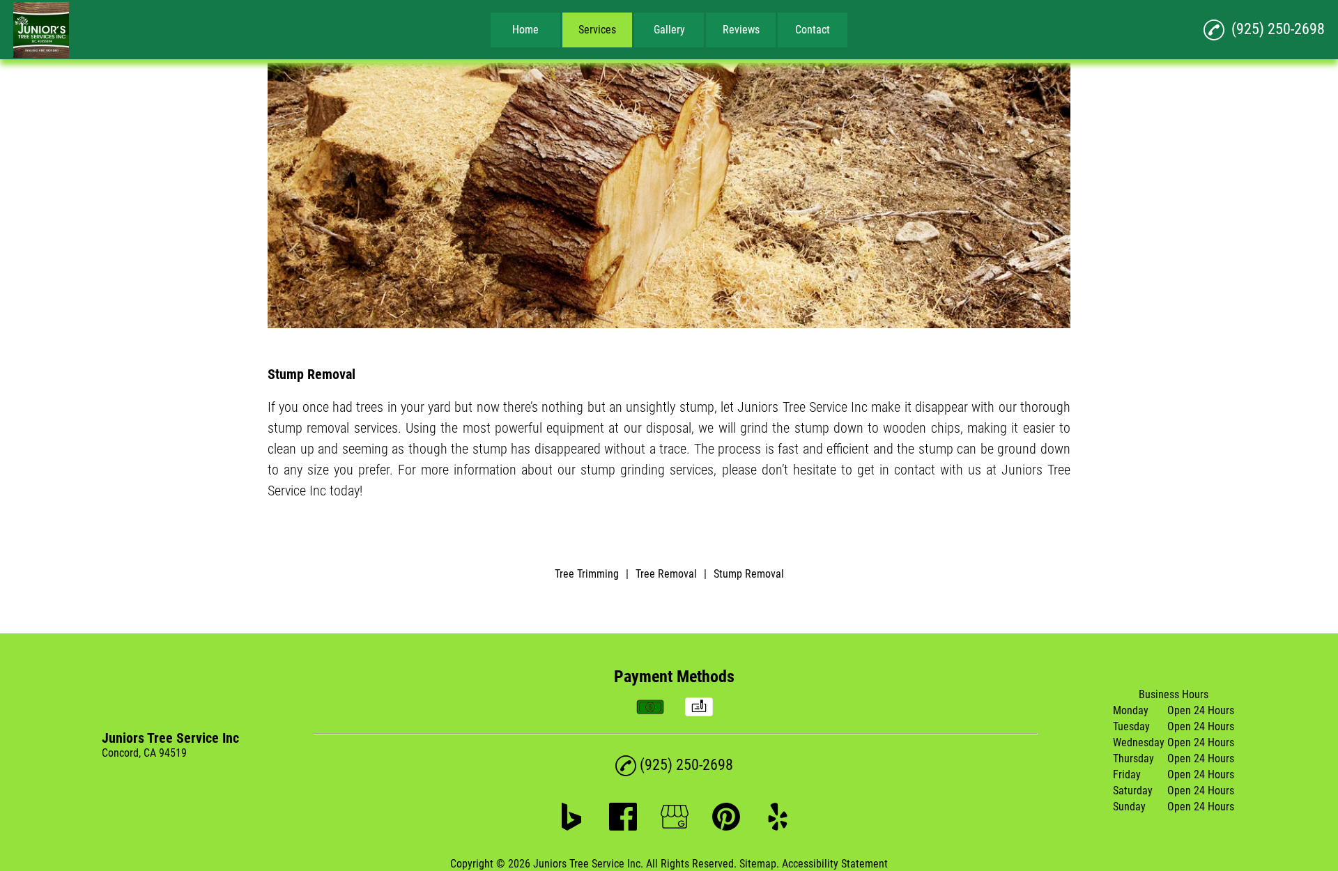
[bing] (571, 826)
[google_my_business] (674, 826)
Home (525, 29)
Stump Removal (749, 573)
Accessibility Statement (835, 863)
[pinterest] (726, 826)
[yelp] (777, 826)
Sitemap (757, 863)
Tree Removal (666, 573)
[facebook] (623, 826)
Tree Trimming (587, 573)
